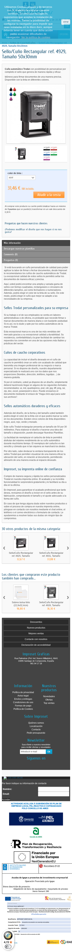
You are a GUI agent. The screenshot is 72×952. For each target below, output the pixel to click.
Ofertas (49, 699)
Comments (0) (11, 254)
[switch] (8, 947)
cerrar (65, 22)
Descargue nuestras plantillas (19, 248)
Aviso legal (23, 695)
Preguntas (11, 260)
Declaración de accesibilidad (36, 645)
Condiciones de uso (23, 702)
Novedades (49, 696)
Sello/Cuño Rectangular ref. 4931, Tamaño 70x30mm (51, 556)
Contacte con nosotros (36, 639)
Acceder (6, 799)
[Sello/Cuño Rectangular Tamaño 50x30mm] (21, 153)
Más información (12, 242)
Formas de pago (23, 705)
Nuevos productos (36, 627)
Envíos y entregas (23, 699)
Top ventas (49, 703)
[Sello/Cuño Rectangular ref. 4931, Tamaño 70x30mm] (51, 542)
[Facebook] (32, 763)
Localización (36, 726)
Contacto (36, 729)
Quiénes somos (36, 723)
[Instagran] (39, 763)
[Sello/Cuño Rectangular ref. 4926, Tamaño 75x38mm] (51, 592)
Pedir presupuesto (36, 733)
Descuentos (36, 622)
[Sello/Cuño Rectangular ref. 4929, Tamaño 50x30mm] (50, 153)
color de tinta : (15, 173)
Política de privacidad (23, 692)
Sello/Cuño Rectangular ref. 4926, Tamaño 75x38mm (51, 605)
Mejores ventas (36, 633)
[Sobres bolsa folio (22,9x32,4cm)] (20, 592)
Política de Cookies (23, 709)
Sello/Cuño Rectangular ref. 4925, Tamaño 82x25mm (21, 556)
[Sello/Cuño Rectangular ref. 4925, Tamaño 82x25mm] (20, 542)
